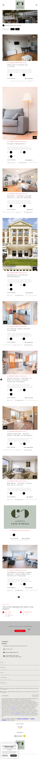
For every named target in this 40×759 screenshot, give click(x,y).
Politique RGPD (31, 754)
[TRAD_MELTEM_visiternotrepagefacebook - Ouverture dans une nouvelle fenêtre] (1, 379)
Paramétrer (5, 755)
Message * (3, 682)
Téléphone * (4, 677)
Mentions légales (34, 753)
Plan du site (29, 753)
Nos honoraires (25, 753)
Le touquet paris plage (15, 14)
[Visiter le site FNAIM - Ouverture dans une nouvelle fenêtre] (24, 736)
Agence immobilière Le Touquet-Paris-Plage (13, 13)
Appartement (10, 615)
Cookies (35, 754)
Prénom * (3, 667)
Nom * (2, 662)
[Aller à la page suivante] (23, 597)
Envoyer (35, 695)
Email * (2, 672)
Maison (8, 614)
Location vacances (27, 13)
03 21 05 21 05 (8, 649)
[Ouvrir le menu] (37, 5)
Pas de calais (7, 14)
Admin (24, 754)
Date (17, 29)
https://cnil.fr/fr (14, 708)
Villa (8, 616)
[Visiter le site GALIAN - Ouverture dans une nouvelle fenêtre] (18, 736)
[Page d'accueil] (20, 5)
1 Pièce (26, 614)
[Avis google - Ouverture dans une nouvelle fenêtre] (20, 727)
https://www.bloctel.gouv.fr (16, 713)
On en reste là (13, 744)
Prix (12, 29)
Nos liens (27, 754)
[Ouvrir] (3, 5)
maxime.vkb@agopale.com (11, 652)
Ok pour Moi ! (13, 755)
